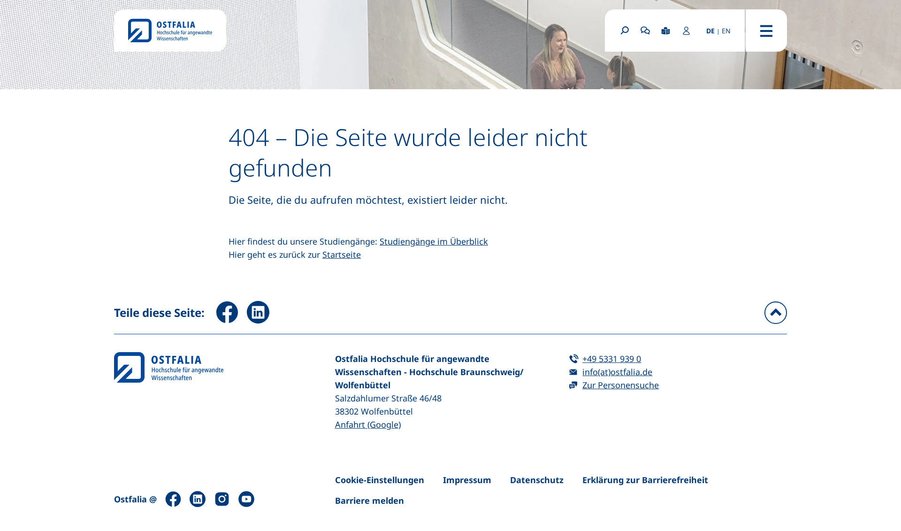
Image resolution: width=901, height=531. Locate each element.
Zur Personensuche (620, 385)
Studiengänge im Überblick (434, 241)
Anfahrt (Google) (368, 424)
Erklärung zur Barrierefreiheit (645, 479)
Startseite (341, 254)
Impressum (467, 479)
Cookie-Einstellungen (379, 479)
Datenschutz (537, 479)
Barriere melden (369, 500)
